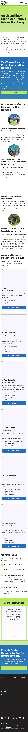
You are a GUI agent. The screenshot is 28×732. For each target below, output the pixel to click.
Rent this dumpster (14, 307)
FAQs (2, 708)
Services (3, 705)
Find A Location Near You (7, 689)
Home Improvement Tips (7, 711)
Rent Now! (14, 668)
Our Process (4, 702)
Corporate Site (5, 694)
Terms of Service (8, 730)
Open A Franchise (5, 692)
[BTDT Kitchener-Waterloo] (9, 3)
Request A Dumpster (6, 686)
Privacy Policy (4, 723)
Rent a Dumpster (14, 92)
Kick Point (8, 726)
